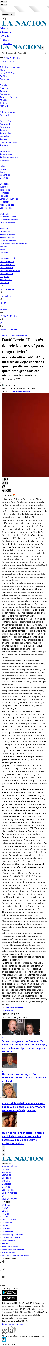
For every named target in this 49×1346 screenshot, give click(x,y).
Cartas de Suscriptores (11, 157)
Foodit (6, 36)
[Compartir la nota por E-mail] (9, 490)
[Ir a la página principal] (24, 25)
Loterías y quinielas (9, 198)
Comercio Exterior (8, 97)
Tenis (2, 172)
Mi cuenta (7, 43)
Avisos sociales (7, 237)
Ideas (2, 249)
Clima (2, 70)
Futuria (3, 85)
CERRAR (3, 2)
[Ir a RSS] (3, 1285)
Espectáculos (20, 335)
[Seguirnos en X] (3, 1270)
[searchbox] (23, 52)
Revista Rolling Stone (10, 270)
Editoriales (5, 151)
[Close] (3, 1147)
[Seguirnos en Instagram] (3, 1277)
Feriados (4, 195)
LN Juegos (4, 183)
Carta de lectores (8, 240)
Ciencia (3, 139)
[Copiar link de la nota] (3, 487)
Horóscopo (5, 192)
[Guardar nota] (3, 479)
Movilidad (4, 100)
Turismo (4, 186)
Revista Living (6, 267)
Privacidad (19, 1324)
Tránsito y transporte (10, 67)
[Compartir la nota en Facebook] (3, 490)
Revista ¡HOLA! (7, 261)
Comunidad (5, 133)
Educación (5, 127)
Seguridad (5, 124)
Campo (3, 91)
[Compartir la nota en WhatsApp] (6, 483)
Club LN (6, 40)
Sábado (3, 246)
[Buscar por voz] (45, 52)
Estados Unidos (7, 112)
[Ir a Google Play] (9, 1294)
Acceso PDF (5, 228)
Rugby (3, 169)
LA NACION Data (8, 73)
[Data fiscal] (4, 1341)
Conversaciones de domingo (13, 243)
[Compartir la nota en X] (6, 490)
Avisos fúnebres (7, 234)
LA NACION (8, 335)
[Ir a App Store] (9, 1300)
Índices (3, 103)
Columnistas (6, 154)
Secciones (7, 32)
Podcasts (4, 201)
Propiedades (6, 94)
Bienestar (4, 136)
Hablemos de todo (9, 142)
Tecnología (5, 189)
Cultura (3, 130)
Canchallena (6, 175)
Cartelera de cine (8, 216)
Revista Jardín (6, 273)
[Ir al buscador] (4, 18)
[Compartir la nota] (3, 483)
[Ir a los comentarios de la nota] (6, 479)
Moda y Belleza (7, 204)
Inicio (5, 28)
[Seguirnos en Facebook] (3, 1262)
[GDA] (9, 1333)
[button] (24, 188)
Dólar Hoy (5, 88)
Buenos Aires (6, 121)
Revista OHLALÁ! (7, 258)
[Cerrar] (42, 48)
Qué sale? (4, 213)
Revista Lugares (7, 264)
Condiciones (8, 1324)
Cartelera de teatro (9, 219)
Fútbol (3, 166)
